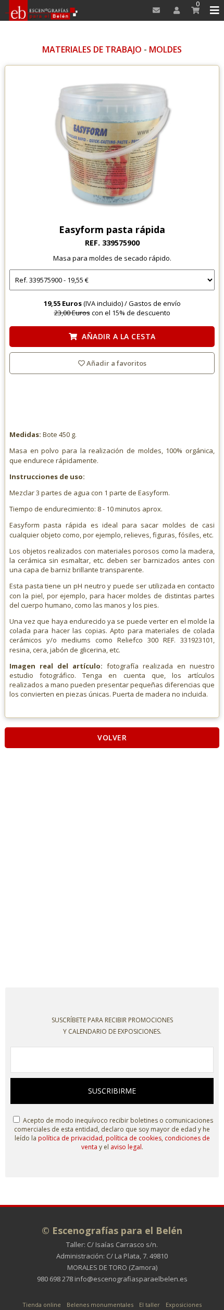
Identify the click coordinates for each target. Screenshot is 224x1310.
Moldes (165, 49)
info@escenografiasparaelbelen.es (131, 1278)
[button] (212, 10)
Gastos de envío (155, 303)
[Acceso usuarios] (173, 10)
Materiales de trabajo (92, 49)
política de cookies (133, 1138)
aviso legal (126, 1146)
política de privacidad (70, 1138)
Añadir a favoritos (115, 363)
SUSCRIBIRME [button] (112, 1091)
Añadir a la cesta (116, 336)
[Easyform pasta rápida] (112, 147)
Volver (112, 737)
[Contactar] (153, 10)
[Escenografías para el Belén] (42, 10)
